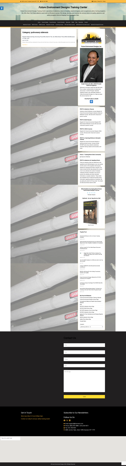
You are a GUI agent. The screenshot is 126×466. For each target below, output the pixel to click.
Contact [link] (86, 22)
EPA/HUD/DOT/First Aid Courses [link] (83, 24)
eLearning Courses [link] (59, 24)
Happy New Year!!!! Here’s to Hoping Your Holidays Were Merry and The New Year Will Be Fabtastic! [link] (93, 254)
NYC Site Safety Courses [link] (70, 24)
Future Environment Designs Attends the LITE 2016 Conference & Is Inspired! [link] (90, 278)
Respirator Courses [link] (50, 24)
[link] (1, 8)
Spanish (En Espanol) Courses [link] (97, 24)
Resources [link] (68, 22)
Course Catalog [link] (45, 22)
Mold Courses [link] (35, 24)
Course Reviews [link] (52, 22)
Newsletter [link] (81, 22)
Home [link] (39, 22)
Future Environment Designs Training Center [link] (63, 7)
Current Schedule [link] (61, 22)
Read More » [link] (25, 44)
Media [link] (73, 22)
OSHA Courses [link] (42, 24)
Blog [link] (76, 22)
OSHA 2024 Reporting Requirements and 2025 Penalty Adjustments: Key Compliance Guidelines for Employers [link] (91, 242)
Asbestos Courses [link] (27, 24)
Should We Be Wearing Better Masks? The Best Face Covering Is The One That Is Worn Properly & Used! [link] (91, 289)
